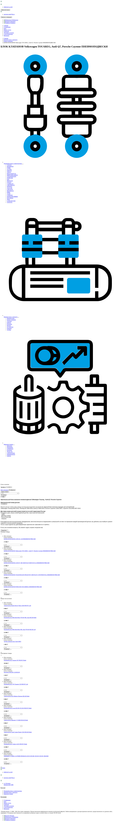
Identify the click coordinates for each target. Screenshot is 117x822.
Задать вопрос (4, 491)
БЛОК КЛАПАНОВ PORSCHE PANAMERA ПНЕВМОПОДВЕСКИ (23, 586)
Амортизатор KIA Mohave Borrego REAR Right (16, 696)
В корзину (3, 495)
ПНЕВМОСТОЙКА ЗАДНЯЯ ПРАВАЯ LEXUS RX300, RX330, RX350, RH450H (26, 756)
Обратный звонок (5, 10)
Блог (5, 28)
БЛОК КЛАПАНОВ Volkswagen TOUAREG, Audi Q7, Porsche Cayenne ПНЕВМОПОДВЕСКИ (30, 551)
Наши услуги (7, 30)
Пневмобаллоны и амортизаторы (13, 791)
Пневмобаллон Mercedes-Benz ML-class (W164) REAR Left (20, 629)
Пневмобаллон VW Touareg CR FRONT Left (16, 684)
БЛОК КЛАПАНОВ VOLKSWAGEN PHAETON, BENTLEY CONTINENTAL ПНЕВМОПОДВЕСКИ (32, 574)
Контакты (6, 35)
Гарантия (6, 31)
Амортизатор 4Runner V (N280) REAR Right (16, 720)
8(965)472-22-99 (8, 7)
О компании (7, 27)
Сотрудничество (8, 34)
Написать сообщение (6, 17)
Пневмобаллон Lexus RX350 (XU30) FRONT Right (17, 708)
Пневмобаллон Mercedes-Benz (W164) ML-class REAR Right (20, 617)
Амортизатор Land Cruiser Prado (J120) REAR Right (18, 732)
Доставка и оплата (9, 32)
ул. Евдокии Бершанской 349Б (8, 784)
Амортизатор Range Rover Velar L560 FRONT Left (17, 605)
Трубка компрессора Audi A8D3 (12, 641)
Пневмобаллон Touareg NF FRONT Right (15, 660)
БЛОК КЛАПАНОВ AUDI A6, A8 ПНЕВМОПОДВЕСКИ (20, 539)
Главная (6, 25)
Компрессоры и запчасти (10, 792)
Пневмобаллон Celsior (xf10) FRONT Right (15, 744)
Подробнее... (4, 530)
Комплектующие (8, 794)
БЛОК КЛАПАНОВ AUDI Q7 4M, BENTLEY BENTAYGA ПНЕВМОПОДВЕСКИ (26, 563)
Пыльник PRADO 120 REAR (12, 672)
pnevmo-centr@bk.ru (9, 14)
